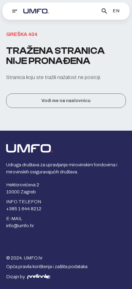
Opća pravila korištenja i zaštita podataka (46, 266)
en (116, 10)
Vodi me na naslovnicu (66, 100)
